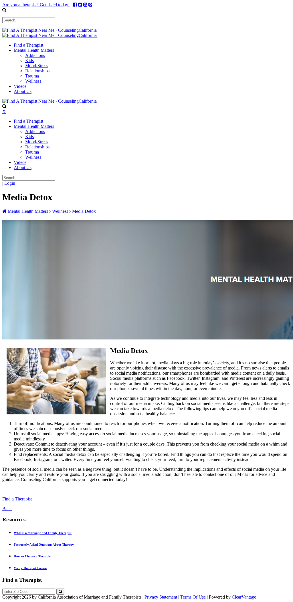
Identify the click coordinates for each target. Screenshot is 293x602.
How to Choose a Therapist (33, 556)
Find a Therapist (17, 498)
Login (9, 183)
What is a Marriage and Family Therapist (43, 533)
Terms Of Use (193, 597)
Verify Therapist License (30, 568)
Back (7, 508)
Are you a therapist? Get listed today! (36, 4)
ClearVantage (244, 597)
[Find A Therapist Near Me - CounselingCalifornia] (49, 30)
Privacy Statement (160, 597)
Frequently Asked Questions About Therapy (44, 544)
